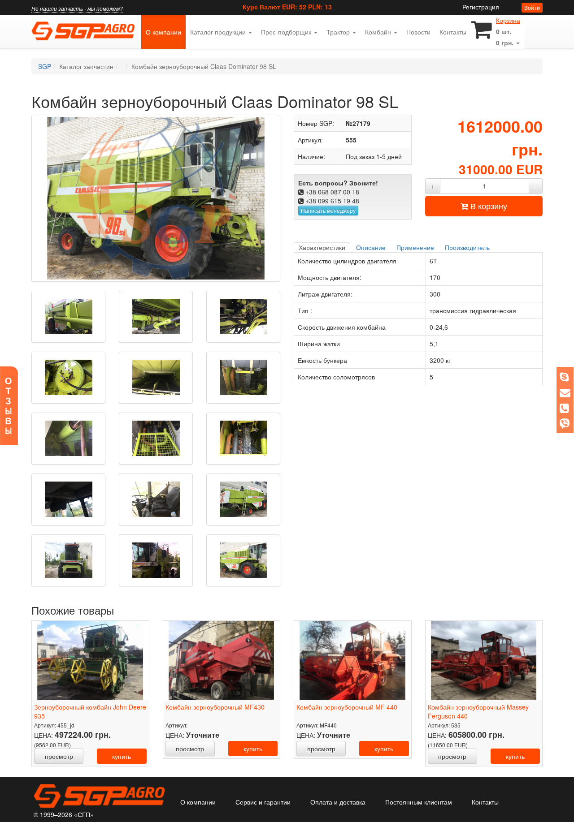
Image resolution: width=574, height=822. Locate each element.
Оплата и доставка (337, 801)
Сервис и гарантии (263, 801)
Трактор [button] (339, 31)
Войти (532, 7)
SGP (44, 66)
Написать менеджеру (328, 210)
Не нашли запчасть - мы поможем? (77, 8)
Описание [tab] (371, 247)
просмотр (59, 756)
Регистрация (480, 6)
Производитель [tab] (467, 247)
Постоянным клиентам (418, 801)
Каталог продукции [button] (219, 31)
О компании (166, 31)
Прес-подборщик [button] (287, 31)
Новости (418, 31)
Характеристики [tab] (322, 247)
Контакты (452, 31)
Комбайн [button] (379, 31)
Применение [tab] (415, 247)
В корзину (487, 205)
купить (121, 756)
